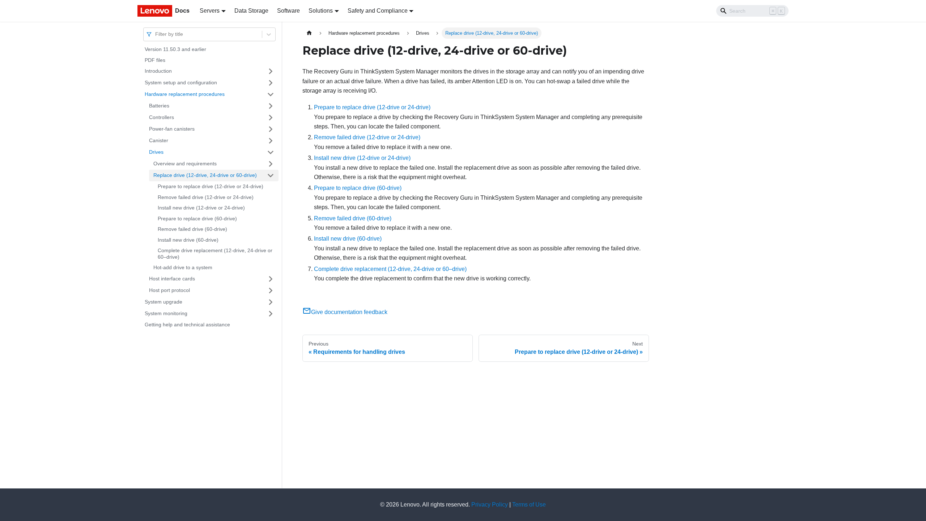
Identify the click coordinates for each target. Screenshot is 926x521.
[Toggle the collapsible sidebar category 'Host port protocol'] (271, 290)
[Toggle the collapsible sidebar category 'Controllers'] (271, 117)
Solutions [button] (321, 11)
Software (288, 11)
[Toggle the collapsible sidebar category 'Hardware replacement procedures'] (271, 94)
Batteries (159, 106)
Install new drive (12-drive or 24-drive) (201, 208)
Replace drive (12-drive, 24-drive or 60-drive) (205, 175)
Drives (156, 152)
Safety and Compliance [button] (378, 11)
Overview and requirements (185, 163)
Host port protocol (169, 290)
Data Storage (251, 11)
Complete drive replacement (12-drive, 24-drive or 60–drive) (215, 253)
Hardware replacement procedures (185, 94)
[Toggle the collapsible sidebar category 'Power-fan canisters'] (271, 129)
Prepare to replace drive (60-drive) (197, 218)
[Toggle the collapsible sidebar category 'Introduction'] (271, 71)
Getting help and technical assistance (187, 324)
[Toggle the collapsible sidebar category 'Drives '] (271, 152)
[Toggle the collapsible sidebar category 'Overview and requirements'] (271, 164)
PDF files (155, 60)
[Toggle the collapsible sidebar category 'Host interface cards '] (271, 279)
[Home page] (309, 33)
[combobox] (156, 34)
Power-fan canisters (172, 129)
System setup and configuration (181, 82)
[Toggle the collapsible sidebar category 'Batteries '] (271, 106)
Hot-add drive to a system (182, 267)
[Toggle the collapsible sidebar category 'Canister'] (271, 141)
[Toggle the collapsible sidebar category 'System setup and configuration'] (271, 83)
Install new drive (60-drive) (188, 240)
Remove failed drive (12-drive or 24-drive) (206, 197)
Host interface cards (172, 278)
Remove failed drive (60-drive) (192, 229)
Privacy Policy (489, 504)
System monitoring (166, 313)
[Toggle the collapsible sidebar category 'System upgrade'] (271, 302)
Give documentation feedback (349, 312)
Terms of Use (529, 504)
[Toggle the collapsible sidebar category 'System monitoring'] (271, 313)
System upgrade (163, 302)
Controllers (161, 117)
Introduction (158, 71)
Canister (158, 140)
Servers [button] (210, 11)
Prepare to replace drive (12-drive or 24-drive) (210, 186)
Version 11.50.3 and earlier (175, 49)
